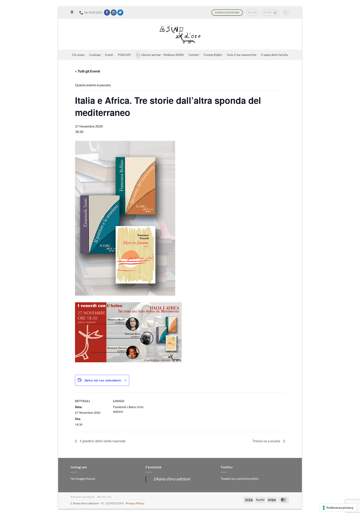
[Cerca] (285, 12)
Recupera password (82, 496)
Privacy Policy (135, 503)
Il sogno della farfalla (274, 54)
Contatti (194, 54)
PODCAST (124, 54)
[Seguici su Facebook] (107, 12)
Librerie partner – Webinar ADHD (162, 54)
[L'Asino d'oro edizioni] (180, 34)
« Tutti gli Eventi (87, 71)
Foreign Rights (213, 54)
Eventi (109, 54)
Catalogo (95, 54)
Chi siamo (78, 54)
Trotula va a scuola (266, 441)
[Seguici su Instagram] (114, 12)
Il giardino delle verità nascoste (102, 441)
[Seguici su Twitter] (120, 12)
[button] (252, 12)
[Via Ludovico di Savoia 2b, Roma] (72, 12)
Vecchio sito (104, 496)
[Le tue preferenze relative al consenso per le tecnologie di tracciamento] (338, 508)
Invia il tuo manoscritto (241, 54)
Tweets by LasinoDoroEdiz (240, 478)
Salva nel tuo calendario (103, 380)
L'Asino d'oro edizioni (172, 478)
